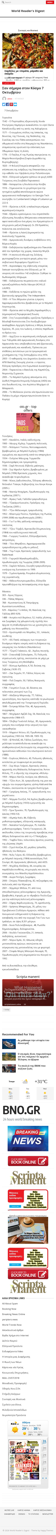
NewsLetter (47, 1514)
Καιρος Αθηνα (24, 1510)
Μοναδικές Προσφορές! (14, 1383)
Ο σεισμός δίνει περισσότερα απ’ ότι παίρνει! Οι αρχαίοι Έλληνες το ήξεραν (34, 1056)
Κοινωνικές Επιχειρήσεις (15, 1372)
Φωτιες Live (9, 1510)
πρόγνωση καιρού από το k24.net (22, 1489)
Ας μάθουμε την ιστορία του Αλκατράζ (33, 1042)
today (7, 1009)
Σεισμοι (21, 1514)
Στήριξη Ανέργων (11, 1393)
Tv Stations (33, 1514)
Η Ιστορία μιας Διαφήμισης (16, 1356)
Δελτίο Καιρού (9, 1340)
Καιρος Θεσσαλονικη (42, 1510)
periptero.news (10, 1319)
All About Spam (10, 1303)
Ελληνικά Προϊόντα (12, 1346)
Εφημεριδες (9, 1514)
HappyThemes (47, 1530)
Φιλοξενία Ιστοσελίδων (14, 1409)
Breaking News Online (13, 1314)
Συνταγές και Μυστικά (13, 1399)
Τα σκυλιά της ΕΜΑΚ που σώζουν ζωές (32, 1067)
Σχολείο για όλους (11, 1404)
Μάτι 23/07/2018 (10, 1377)
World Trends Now (11, 1324)
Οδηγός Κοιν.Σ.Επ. (11, 1388)
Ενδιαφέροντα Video (12, 1351)
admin (9, 98)
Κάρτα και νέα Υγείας (12, 1367)
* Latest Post (8, 83)
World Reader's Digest (28, 11)
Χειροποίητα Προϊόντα (14, 1415)
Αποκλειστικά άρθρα (12, 1330)
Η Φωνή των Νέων (11, 1362)
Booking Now (9, 1308)
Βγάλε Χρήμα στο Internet (15, 1335)
